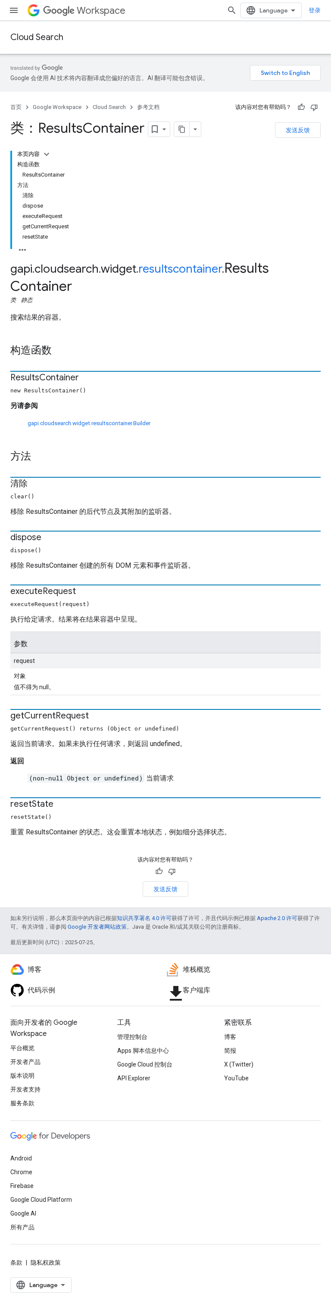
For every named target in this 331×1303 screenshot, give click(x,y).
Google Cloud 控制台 (144, 1064)
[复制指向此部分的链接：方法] (39, 457)
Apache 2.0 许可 (277, 918)
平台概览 (22, 1048)
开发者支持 (25, 1089)
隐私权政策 (46, 1262)
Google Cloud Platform (41, 1199)
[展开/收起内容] (46, 154)
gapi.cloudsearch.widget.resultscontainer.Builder (89, 423)
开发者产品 (25, 1061)
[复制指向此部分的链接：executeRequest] (84, 592)
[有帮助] (301, 107)
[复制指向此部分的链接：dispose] (50, 538)
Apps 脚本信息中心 (143, 1050)
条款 (16, 1262)
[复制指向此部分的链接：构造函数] (60, 351)
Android (21, 1158)
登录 (315, 10)
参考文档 (148, 107)
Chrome (21, 1172)
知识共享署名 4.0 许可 (144, 918)
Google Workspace (57, 107)
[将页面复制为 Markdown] (182, 129)
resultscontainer (180, 268)
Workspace (101, 10)
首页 (16, 107)
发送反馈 (298, 130)
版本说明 (22, 1075)
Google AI (23, 1213)
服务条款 (22, 1103)
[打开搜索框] (232, 10)
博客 (230, 1036)
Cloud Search (36, 37)
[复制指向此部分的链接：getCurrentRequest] (97, 716)
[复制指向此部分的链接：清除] (36, 484)
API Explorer (133, 1078)
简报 (230, 1050)
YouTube (236, 1078)
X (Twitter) (238, 1064)
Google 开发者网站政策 (97, 927)
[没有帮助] (314, 107)
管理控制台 (132, 1036)
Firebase (22, 1185)
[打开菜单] (13, 10)
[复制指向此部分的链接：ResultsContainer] (87, 378)
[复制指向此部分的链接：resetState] (62, 804)
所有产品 (22, 1227)
